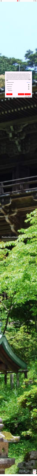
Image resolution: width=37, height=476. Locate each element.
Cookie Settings (10, 90)
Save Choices (9, 94)
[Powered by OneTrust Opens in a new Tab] (28, 96)
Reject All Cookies (21, 94)
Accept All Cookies (27, 94)
